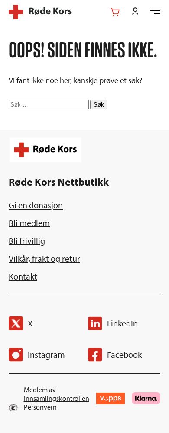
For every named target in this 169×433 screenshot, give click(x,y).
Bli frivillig (27, 240)
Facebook (124, 354)
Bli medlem (29, 222)
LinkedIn (122, 323)
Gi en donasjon (36, 205)
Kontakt (23, 276)
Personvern (40, 407)
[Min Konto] (135, 12)
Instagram (46, 354)
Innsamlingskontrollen (56, 398)
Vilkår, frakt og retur (44, 258)
